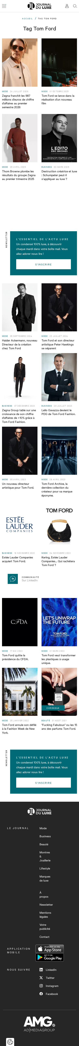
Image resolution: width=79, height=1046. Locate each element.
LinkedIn (51, 970)
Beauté (44, 844)
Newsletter (46, 904)
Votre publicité (45, 927)
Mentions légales (45, 914)
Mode (43, 828)
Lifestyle (45, 868)
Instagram (52, 986)
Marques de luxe (45, 878)
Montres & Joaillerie (45, 856)
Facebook (52, 994)
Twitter (50, 978)
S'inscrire (43, 264)
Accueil (27, 18)
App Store (49, 949)
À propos (44, 894)
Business (45, 836)
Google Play (49, 957)
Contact (44, 937)
